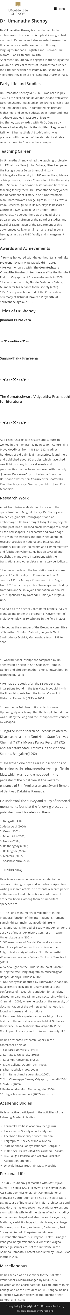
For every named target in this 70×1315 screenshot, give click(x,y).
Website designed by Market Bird (35, 1310)
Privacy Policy (13, 1306)
